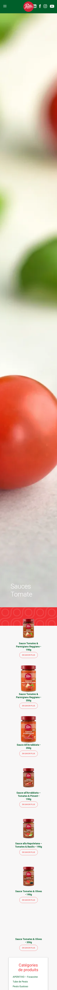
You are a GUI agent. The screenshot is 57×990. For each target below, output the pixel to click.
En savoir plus (28, 655)
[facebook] (40, 6)
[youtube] (52, 6)
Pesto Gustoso (20, 986)
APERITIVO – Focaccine (25, 976)
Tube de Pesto (20, 981)
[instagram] (45, 6)
